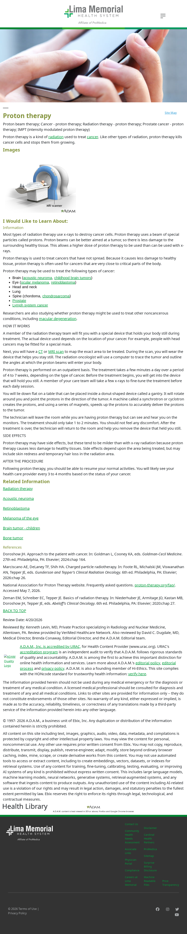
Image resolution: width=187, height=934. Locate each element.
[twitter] (177, 909)
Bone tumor (13, 537)
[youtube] (177, 914)
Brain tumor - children (21, 528)
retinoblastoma (63, 282)
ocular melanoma (35, 282)
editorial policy (148, 662)
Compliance (132, 870)
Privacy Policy (17, 913)
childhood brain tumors (72, 278)
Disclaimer (150, 828)
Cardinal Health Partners (149, 838)
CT (40, 351)
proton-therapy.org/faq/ (155, 585)
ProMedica (150, 849)
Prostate (19, 301)
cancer (92, 136)
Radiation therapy (18, 488)
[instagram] (167, 909)
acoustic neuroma (37, 278)
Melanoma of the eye (21, 518)
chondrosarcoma (56, 296)
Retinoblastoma (16, 508)
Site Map (171, 113)
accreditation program (39, 651)
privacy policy (52, 668)
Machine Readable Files (149, 880)
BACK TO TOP (14, 610)
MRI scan (56, 351)
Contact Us (131, 824)
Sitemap (149, 856)
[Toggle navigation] (163, 15)
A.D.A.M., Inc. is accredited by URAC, (50, 646)
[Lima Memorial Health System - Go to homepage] (93, 14)
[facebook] (157, 909)
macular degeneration (57, 318)
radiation (56, 136)
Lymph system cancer (30, 305)
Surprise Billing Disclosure (150, 866)
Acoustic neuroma (18, 498)
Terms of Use (27, 909)
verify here (137, 673)
